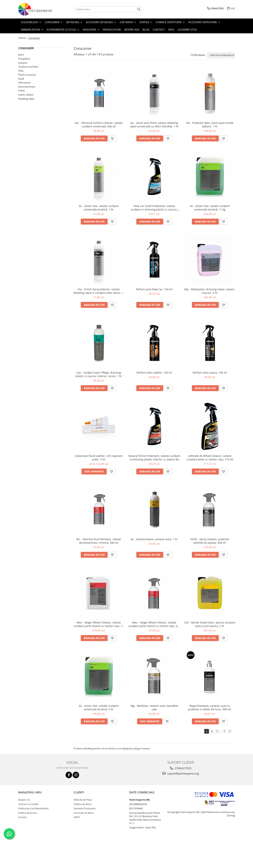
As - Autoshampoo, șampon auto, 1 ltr (154, 539)
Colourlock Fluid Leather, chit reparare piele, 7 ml (99, 457)
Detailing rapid (26, 98)
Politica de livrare (27, 812)
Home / (23, 38)
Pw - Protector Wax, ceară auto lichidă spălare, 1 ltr (209, 124)
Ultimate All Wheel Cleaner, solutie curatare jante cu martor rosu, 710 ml (210, 457)
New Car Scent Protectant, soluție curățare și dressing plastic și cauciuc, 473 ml (154, 207)
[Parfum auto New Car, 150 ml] (154, 260)
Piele (20, 70)
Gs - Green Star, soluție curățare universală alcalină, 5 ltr (99, 707)
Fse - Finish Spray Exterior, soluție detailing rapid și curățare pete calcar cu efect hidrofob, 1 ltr (98, 291)
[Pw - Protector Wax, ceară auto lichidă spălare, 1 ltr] (210, 93)
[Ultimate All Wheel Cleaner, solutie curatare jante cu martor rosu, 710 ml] (210, 426)
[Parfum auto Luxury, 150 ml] (210, 343)
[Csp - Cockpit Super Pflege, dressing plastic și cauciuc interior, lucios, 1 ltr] (99, 343)
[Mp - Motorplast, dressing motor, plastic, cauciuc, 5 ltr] (210, 260)
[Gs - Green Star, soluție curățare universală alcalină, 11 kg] (210, 177)
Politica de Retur (83, 804)
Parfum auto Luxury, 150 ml (210, 372)
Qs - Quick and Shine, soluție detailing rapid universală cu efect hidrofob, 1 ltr (154, 124)
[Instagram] (76, 775)
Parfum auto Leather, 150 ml (154, 372)
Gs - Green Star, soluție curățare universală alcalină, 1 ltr (99, 207)
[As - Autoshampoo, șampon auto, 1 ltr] (154, 510)
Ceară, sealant (26, 94)
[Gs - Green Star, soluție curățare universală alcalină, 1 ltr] (99, 177)
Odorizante (24, 82)
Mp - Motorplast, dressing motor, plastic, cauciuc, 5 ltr (209, 291)
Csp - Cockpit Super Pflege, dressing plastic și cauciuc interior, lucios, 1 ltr (99, 374)
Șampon (22, 62)
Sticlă (21, 78)
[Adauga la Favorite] (112, 138)
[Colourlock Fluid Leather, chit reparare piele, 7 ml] (99, 426)
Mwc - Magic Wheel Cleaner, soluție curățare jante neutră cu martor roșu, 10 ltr (99, 624)
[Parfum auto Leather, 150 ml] (154, 343)
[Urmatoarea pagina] (229, 731)
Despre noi (24, 799)
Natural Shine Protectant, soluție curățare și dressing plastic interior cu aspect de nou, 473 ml (154, 457)
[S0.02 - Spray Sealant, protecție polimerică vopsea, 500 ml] (210, 510)
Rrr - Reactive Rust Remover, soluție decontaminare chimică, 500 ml (98, 540)
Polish (21, 90)
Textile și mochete (28, 66)
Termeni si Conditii (28, 804)
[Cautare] (139, 9)
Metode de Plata (83, 799)
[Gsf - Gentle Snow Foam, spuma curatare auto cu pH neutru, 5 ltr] (210, 593)
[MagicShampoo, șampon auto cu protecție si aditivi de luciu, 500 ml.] (210, 676)
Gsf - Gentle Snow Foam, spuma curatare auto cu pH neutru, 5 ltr (209, 624)
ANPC (77, 817)
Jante (21, 54)
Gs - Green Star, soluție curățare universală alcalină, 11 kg (210, 207)
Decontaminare (26, 86)
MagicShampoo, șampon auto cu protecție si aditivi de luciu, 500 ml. (210, 707)
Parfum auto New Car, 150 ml (154, 289)
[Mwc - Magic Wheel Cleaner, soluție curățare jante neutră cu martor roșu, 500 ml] (154, 593)
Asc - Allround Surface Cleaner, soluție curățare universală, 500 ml (99, 124)
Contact (22, 817)
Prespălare (24, 58)
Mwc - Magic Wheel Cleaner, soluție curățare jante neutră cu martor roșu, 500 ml (154, 624)
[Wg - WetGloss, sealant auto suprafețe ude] (154, 676)
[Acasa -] (36, 9)
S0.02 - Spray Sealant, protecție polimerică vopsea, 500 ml (209, 540)
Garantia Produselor (85, 808)
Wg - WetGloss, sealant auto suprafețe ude (154, 707)
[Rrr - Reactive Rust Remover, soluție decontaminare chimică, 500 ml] (99, 510)
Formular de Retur (84, 812)
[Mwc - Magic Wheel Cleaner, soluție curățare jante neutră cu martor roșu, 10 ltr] (99, 593)
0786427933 (183, 768)
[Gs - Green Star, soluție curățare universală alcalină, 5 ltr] (99, 676)
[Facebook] (69, 775)
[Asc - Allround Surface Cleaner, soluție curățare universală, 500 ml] (99, 93)
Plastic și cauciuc (27, 74)
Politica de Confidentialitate (33, 808)
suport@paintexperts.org (183, 773)
